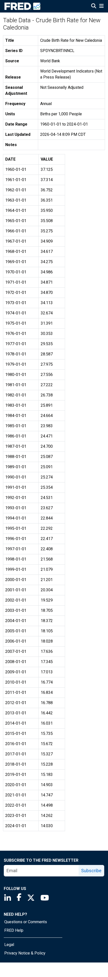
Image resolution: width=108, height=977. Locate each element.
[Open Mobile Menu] (101, 6)
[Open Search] (93, 6)
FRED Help (13, 930)
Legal (9, 944)
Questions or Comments (25, 921)
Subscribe (91, 870)
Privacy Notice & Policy (24, 953)
